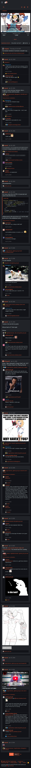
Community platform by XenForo (13, 764)
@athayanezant (9, 561)
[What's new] (27, 7)
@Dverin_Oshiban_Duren (20, 698)
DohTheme (11, 765)
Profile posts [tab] (6, 43)
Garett (6, 59)
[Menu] (2, 2)
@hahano (7, 172)
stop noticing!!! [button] (8, 163)
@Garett (10, 698)
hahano (7, 154)
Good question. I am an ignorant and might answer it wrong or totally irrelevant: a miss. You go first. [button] (15, 148)
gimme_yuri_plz (9, 75)
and (14, 53)
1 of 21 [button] (11, 754)
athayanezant (8, 229)
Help (20, 762)
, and (11, 151)
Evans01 (7, 485)
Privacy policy (14, 762)
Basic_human (8, 162)
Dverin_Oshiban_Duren (11, 455)
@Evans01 (7, 478)
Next (16, 754)
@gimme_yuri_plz (9, 400)
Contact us (20, 761)
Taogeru (6, 48)
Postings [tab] (26, 43)
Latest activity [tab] (17, 43)
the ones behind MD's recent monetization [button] (15, 155)
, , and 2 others (16, 367)
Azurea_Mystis (9, 237)
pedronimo (8, 223)
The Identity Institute (22, 26)
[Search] (3, 7)
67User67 (7, 361)
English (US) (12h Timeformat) (9, 761)
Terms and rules (5, 762)
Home (24, 762)
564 (4, 35)
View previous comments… (9, 98)
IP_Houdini (8, 118)
